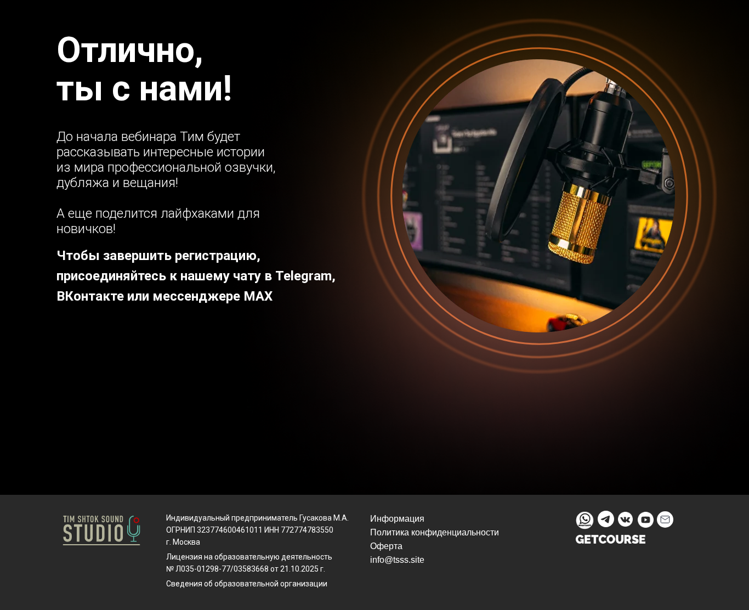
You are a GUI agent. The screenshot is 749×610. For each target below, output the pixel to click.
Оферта (386, 546)
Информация (397, 518)
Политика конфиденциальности (434, 532)
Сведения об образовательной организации (246, 583)
